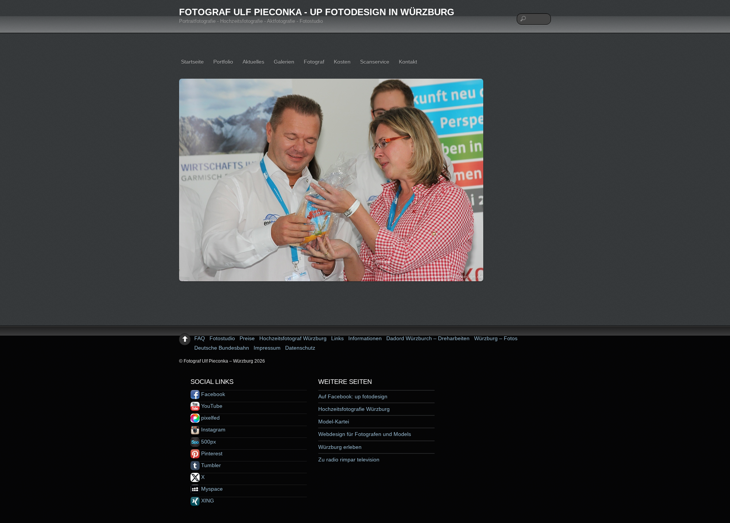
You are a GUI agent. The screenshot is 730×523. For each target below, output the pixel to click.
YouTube (211, 406)
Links (337, 338)
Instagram (212, 429)
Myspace (211, 489)
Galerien (284, 62)
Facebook (212, 394)
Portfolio (223, 62)
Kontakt (408, 62)
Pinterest (211, 453)
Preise (247, 338)
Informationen (365, 338)
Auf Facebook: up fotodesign (352, 396)
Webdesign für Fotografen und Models (364, 434)
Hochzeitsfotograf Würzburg (293, 338)
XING (207, 501)
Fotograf (314, 62)
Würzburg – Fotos (495, 338)
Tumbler (210, 465)
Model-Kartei (333, 421)
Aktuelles (253, 62)
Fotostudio (222, 338)
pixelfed (210, 418)
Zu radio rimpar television (348, 459)
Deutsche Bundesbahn (221, 348)
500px (208, 442)
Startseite (192, 62)
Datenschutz (300, 348)
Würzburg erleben (340, 447)
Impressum (267, 348)
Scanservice (374, 62)
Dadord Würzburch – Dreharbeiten (428, 338)
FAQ (199, 338)
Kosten (342, 62)
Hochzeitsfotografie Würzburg (354, 409)
